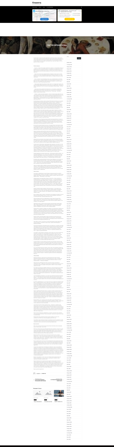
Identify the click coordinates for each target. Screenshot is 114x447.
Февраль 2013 (69, 242)
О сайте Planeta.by (50, 7)
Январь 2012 (69, 270)
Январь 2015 (69, 193)
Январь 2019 (69, 90)
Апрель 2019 (69, 83)
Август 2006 (69, 409)
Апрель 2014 (69, 212)
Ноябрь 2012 (69, 248)
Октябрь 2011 (69, 276)
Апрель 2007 (69, 392)
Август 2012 (69, 255)
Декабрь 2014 (69, 195)
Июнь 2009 (69, 336)
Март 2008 (68, 368)
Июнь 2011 (68, 285)
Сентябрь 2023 (69, 64)
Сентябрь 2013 (69, 227)
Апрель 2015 (69, 186)
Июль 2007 (69, 385)
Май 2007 (68, 390)
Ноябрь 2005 (69, 428)
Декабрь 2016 (69, 143)
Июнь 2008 (69, 362)
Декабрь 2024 (69, 62)
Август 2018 (69, 101)
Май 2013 (68, 235)
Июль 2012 (68, 257)
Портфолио (36, 16)
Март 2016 (68, 163)
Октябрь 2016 (69, 148)
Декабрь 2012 (69, 246)
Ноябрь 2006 (69, 402)
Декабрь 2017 (69, 118)
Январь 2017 (69, 141)
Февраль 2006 (69, 422)
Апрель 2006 (69, 417)
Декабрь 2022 (69, 71)
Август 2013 (69, 229)
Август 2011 (69, 280)
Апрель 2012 (69, 263)
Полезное (35, 399)
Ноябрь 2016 (69, 146)
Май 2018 (68, 107)
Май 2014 (68, 210)
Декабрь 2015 (69, 169)
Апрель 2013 (69, 238)
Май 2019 (68, 81)
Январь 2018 (69, 116)
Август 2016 (69, 152)
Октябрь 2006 (69, 405)
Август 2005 (69, 435)
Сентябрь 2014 (69, 201)
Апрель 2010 (69, 315)
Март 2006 (68, 420)
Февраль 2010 (69, 319)
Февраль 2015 (69, 190)
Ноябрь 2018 (69, 94)
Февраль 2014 (69, 216)
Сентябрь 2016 (69, 150)
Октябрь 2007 (69, 379)
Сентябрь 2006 (69, 407)
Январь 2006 (69, 424)
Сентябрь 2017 (69, 124)
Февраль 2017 (69, 139)
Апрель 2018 (69, 109)
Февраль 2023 (69, 66)
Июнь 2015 (68, 182)
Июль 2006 (69, 411)
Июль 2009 (69, 334)
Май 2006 (68, 415)
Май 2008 (68, 364)
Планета (36, 2)
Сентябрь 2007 (69, 381)
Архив (44, 7)
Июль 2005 (69, 437)
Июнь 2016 (68, 156)
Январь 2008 (69, 372)
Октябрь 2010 (69, 302)
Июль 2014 (68, 205)
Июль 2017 (68, 128)
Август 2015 (69, 178)
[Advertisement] (57, 29)
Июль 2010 (68, 308)
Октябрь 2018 (69, 96)
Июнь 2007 (69, 387)
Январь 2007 (69, 398)
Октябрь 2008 (69, 353)
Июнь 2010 (68, 310)
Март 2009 (68, 342)
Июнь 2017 (68, 131)
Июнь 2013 (68, 233)
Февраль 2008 (69, 370)
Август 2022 (69, 77)
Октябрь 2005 (69, 430)
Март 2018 (68, 111)
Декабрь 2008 (69, 349)
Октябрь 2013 (69, 225)
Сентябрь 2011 (69, 278)
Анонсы (40, 7)
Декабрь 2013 (69, 220)
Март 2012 (68, 265)
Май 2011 (68, 287)
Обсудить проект (44, 19)
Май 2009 (68, 338)
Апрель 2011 (69, 289)
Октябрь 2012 (69, 250)
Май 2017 (68, 133)
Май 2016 (68, 158)
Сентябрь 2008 (69, 355)
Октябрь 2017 (69, 122)
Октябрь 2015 (69, 173)
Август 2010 (69, 306)
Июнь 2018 (68, 105)
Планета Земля (34, 7)
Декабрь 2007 (69, 375)
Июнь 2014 (68, 208)
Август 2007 (69, 383)
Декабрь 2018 (69, 92)
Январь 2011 (69, 295)
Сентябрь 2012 (69, 253)
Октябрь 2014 (69, 199)
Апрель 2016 (69, 161)
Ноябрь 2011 (69, 274)
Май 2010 (68, 313)
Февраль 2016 (69, 165)
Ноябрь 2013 (69, 223)
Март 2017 (68, 137)
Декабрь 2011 (69, 272)
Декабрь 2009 (69, 323)
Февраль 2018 (69, 113)
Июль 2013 (68, 231)
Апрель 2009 (69, 340)
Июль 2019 (68, 79)
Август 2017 (69, 126)
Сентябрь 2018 (69, 98)
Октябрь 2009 (69, 327)
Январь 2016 (69, 167)
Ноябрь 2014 (69, 197)
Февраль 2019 (69, 88)
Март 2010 (68, 317)
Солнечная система (48, 401)
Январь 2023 (69, 68)
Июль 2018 (68, 103)
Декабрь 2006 (69, 400)
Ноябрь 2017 (69, 120)
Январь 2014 (69, 218)
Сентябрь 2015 (69, 175)
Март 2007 (68, 394)
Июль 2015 (68, 180)
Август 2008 (69, 357)
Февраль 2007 (69, 396)
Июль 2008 (69, 360)
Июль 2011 (68, 283)
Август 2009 (69, 332)
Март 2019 (68, 86)
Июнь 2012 (68, 259)
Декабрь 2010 (69, 298)
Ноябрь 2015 (69, 171)
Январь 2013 (69, 244)
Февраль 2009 (69, 345)
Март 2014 (68, 214)
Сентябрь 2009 (69, 330)
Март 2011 (68, 291)
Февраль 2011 (69, 293)
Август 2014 (69, 203)
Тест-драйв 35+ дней (69, 19)
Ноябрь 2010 (69, 300)
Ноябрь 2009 (69, 325)
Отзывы (40, 16)
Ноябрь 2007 (69, 377)
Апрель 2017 (69, 135)
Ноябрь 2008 (69, 351)
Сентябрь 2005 (69, 432)
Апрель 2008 (69, 366)
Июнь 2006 (69, 413)
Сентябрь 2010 (69, 304)
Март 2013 (68, 240)
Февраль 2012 (69, 268)
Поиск (68, 56)
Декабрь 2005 (69, 426)
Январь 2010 (69, 321)
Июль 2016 (68, 154)
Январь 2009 (69, 347)
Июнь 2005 (69, 439)
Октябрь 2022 (69, 75)
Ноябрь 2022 (69, 73)
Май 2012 (68, 261)
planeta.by (44, 373)
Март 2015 (68, 188)
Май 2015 (68, 184)
